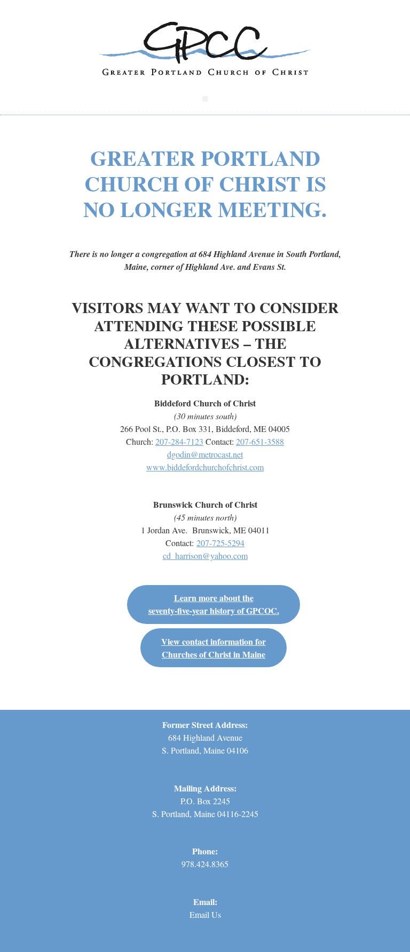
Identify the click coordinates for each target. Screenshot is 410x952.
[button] (205, 99)
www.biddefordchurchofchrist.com (205, 467)
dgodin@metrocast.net (205, 454)
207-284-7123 (179, 441)
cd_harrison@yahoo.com (205, 555)
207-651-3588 (260, 441)
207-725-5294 (220, 542)
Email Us (205, 914)
